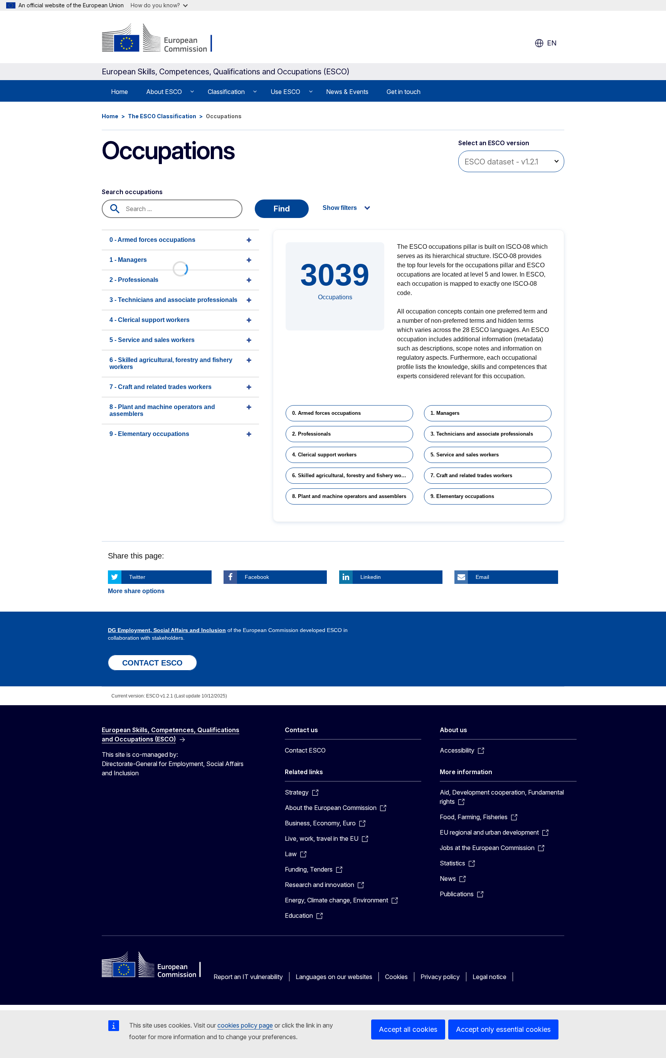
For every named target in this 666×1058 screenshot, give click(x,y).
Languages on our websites (334, 977)
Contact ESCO (305, 750)
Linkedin (370, 577)
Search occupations (132, 192)
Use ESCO (285, 92)
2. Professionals (311, 434)
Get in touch (403, 92)
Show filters (340, 208)
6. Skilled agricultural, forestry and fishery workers (352, 475)
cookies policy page (245, 1025)
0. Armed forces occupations (326, 413)
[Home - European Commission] (164, 38)
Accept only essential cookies (503, 1029)
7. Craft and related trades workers (471, 475)
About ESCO (164, 92)
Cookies (396, 977)
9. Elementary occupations (462, 496)
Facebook (257, 577)
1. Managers (445, 413)
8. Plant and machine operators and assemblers (349, 496)
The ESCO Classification (162, 116)
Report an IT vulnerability (248, 977)
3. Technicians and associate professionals (482, 434)
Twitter (137, 577)
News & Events (347, 92)
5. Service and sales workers (465, 455)
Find (282, 208)
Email (482, 577)
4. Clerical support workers (324, 455)
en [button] (552, 43)
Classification (226, 92)
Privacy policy (440, 977)
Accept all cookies (408, 1029)
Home (119, 92)
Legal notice (489, 977)
